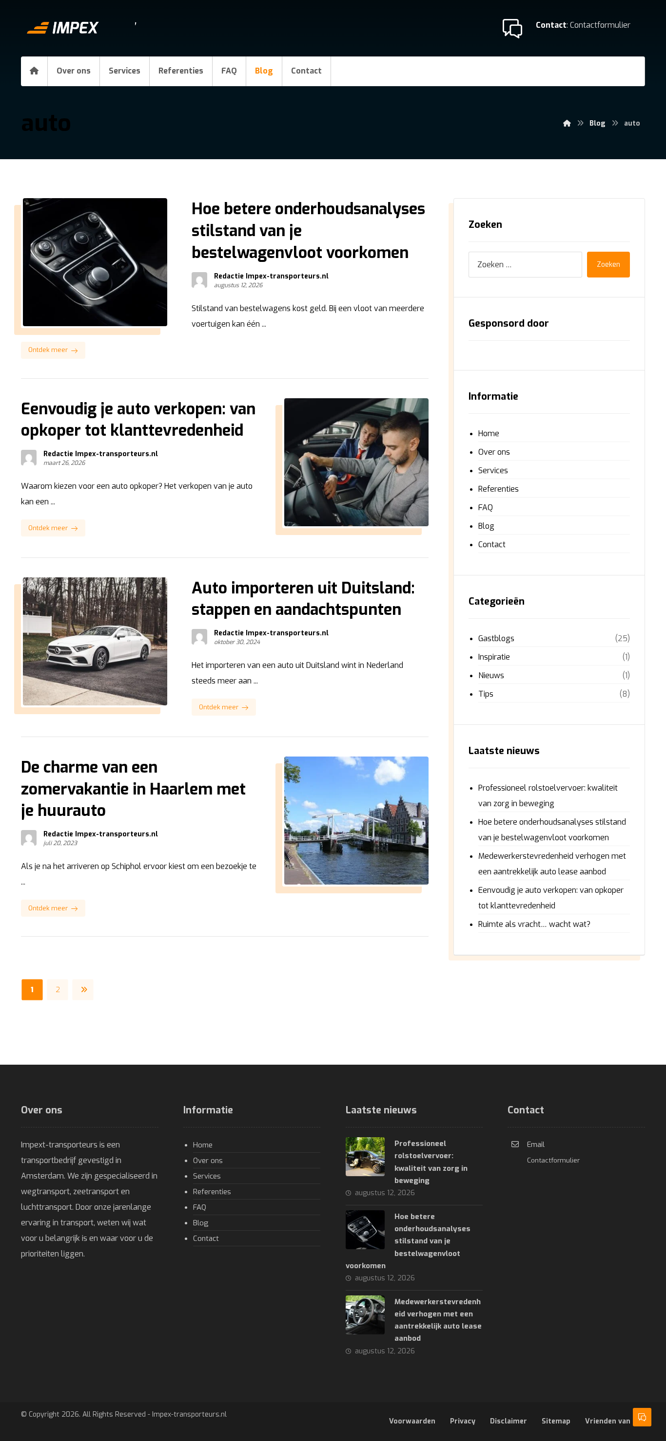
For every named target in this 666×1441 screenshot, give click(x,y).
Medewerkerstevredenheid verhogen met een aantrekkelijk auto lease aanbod (552, 864)
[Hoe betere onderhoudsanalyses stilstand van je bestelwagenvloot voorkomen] (365, 1229)
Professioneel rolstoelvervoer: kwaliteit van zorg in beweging (548, 796)
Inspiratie (494, 657)
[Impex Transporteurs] (82, 28)
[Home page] (567, 123)
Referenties (498, 489)
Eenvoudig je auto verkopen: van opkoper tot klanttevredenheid (551, 898)
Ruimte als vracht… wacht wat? (534, 924)
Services (493, 470)
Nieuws (491, 675)
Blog (486, 526)
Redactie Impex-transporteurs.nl (271, 276)
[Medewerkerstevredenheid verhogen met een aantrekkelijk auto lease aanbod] (365, 1314)
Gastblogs (496, 638)
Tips (485, 694)
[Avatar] (199, 280)
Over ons (494, 452)
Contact (492, 544)
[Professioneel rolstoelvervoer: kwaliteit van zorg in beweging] (365, 1156)
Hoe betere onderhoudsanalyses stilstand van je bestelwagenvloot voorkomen (552, 830)
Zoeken (608, 264)
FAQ (485, 507)
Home (488, 433)
